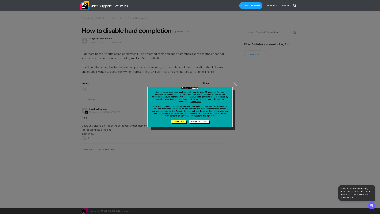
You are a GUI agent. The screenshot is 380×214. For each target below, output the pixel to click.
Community (271, 6)
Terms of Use (206, 111)
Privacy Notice (183, 111)
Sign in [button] (285, 6)
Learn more (196, 101)
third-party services (168, 113)
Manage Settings (199, 121)
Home (85, 6)
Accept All (179, 121)
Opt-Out (210, 116)
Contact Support (251, 6)
